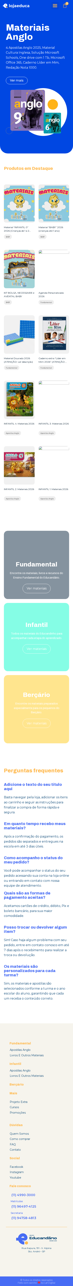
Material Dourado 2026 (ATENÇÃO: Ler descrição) (18, 360)
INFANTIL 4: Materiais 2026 (19, 423)
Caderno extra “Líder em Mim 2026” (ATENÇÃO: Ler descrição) (52, 360)
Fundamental (46, 302)
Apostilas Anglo (12, 433)
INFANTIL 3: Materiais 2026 (54, 423)
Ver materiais (37, 588)
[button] (55, 5)
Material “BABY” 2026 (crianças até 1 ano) (51, 229)
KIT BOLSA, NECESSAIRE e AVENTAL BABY (19, 294)
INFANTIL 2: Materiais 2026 (19, 489)
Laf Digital (49, 1283)
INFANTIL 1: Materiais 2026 (53, 489)
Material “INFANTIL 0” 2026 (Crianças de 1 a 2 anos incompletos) (16, 229)
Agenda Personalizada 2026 (51, 294)
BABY (8, 237)
